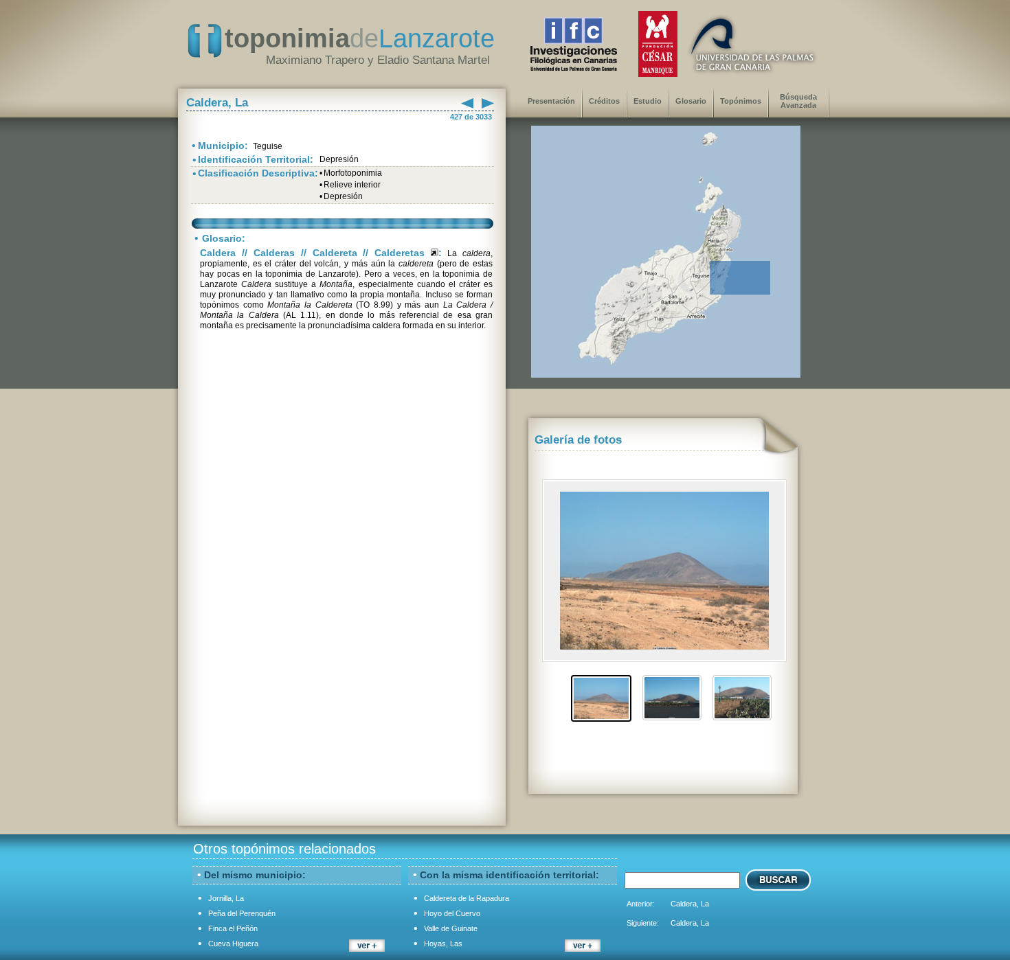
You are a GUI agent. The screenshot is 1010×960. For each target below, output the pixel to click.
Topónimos (740, 101)
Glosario (690, 101)
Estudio (647, 101)
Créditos (604, 101)
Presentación (551, 101)
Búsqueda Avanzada (798, 101)
